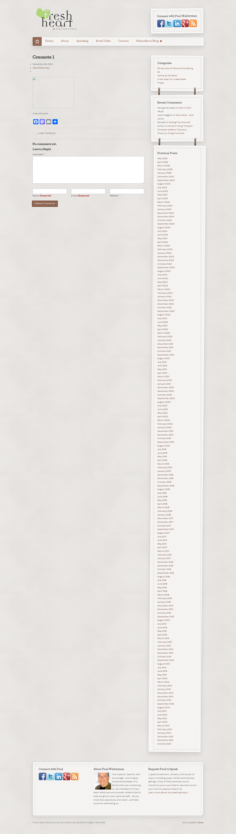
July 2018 (161, 492)
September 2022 (166, 311)
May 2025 (162, 194)
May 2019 (162, 456)
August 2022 (163, 314)
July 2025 (162, 187)
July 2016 (161, 580)
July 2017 (161, 536)
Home (49, 41)
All (158, 72)
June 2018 (162, 496)
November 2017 (165, 522)
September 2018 (165, 485)
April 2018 (162, 503)
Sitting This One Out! (179, 122)
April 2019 (162, 460)
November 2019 (165, 434)
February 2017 (164, 554)
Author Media (196, 822)
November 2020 (165, 391)
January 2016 (164, 602)
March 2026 (163, 165)
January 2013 (164, 733)
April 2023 (162, 285)
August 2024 (163, 227)
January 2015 (164, 645)
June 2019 (162, 452)
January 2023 (164, 296)
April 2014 (162, 678)
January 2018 (164, 514)
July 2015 (161, 623)
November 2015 (165, 609)
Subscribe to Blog (147, 41)
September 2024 (166, 223)
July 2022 (162, 318)
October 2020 (164, 394)
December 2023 (165, 256)
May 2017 (162, 543)
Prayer (160, 82)
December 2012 (165, 736)
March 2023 (163, 289)
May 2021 (162, 369)
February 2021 (164, 380)
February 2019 (164, 467)
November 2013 (165, 696)
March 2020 (163, 420)
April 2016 (162, 591)
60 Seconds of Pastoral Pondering (175, 68)
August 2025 (163, 183)
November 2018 (165, 478)
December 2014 (165, 649)
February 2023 (165, 292)
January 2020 (164, 427)
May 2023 (162, 282)
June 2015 (162, 627)
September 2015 (165, 616)
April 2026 (162, 162)
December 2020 (165, 387)
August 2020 (163, 402)
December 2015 (165, 605)
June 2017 (162, 540)
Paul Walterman (41, 67)
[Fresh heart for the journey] (57, 19)
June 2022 (162, 322)
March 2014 (163, 682)
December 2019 (165, 431)
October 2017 (164, 525)
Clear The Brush (46, 133)
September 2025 (166, 180)
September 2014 (165, 660)
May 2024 (162, 238)
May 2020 (162, 412)
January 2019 (164, 471)
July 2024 (162, 231)
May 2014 (162, 674)
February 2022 (164, 336)
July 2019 (161, 449)
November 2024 (165, 216)
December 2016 (165, 562)
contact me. (176, 789)
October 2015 (164, 613)
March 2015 (163, 638)
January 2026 (164, 173)
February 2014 (164, 685)
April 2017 (162, 547)
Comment (38, 154)
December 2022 (165, 300)
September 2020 (166, 398)
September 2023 (166, 267)
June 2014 (162, 671)
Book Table (103, 41)
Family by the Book (167, 75)
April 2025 (162, 198)
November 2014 (165, 653)
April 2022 (162, 329)
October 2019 (164, 438)
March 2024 (163, 245)
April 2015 (162, 634)
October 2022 (164, 307)
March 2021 (163, 376)
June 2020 (162, 409)
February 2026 (164, 169)
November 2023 (165, 260)
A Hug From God (176, 133)
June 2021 (162, 365)
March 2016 (163, 594)
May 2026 (162, 158)
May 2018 (162, 500)
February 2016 (164, 598)
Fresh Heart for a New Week (171, 79)
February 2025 (164, 205)
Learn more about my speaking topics (168, 792)
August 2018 (163, 489)
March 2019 (163, 463)
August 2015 (163, 620)
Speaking (82, 41)
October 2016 (164, 569)
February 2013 (164, 729)
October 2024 (164, 220)
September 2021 (165, 354)
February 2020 (165, 423)
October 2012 (164, 743)
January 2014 (164, 689)
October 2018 (164, 482)
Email (80, 195)
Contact (123, 41)
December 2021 (165, 343)
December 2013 (165, 693)
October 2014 (164, 656)
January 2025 (164, 209)
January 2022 (164, 340)
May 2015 (162, 631)
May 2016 (162, 587)
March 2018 (163, 507)
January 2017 (164, 558)
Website (114, 195)
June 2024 (162, 234)
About (65, 41)
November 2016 (165, 565)
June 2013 (162, 714)
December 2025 (165, 176)
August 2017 (163, 532)
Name (42, 195)
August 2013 (163, 707)
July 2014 (161, 667)
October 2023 (164, 263)
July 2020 (162, 405)
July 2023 (162, 274)
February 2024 (164, 249)
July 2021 (161, 362)
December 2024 (165, 213)
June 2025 (162, 191)
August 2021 (163, 358)
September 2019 (165, 442)
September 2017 (165, 529)
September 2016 (165, 572)
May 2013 (162, 718)
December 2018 (165, 474)
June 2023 (162, 278)
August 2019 (163, 445)
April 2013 (162, 722)
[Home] (37, 41)
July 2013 (161, 711)
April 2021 (162, 372)
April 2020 (162, 416)
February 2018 (164, 511)
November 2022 (165, 303)
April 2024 (162, 242)
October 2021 (164, 351)
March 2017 (163, 551)
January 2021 (164, 383)
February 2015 (164, 642)
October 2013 (164, 700)
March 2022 (163, 332)
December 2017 (165, 518)
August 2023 (163, 271)
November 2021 (165, 347)
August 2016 (163, 576)
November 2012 (165, 740)
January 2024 (164, 253)
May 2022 (162, 325)
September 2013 (165, 703)
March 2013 (163, 725)
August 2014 (163, 663)
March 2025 (163, 202)
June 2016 (162, 583)
